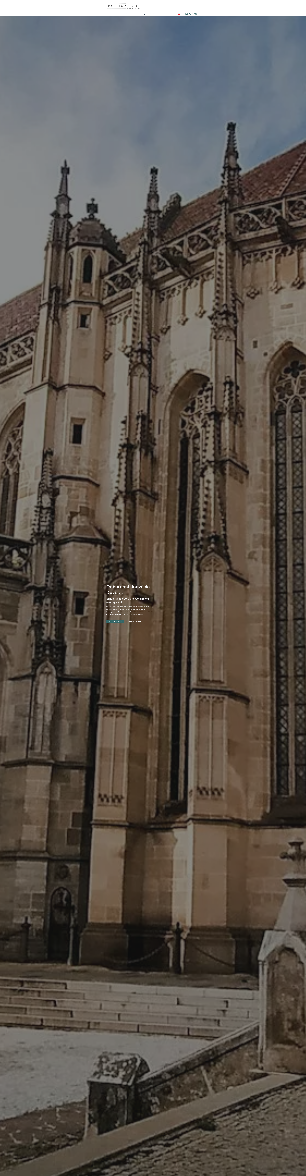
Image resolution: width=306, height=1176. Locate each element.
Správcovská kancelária (134, 621)
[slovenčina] (179, 14)
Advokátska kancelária (115, 621)
